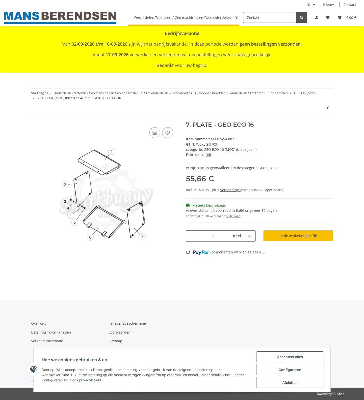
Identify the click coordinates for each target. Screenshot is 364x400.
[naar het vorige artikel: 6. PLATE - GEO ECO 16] (328, 107)
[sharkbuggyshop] (60, 17)
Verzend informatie (47, 340)
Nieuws (329, 4)
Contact (349, 4)
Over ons (38, 323)
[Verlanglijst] (328, 17)
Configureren (290, 370)
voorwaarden (119, 332)
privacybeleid (90, 380)
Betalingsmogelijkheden (51, 332)
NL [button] (309, 4)
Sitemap (115, 340)
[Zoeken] (301, 17)
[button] (316, 17)
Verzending (230, 189)
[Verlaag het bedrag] (191, 236)
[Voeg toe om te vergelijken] (154, 132)
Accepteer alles (290, 357)
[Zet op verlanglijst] (167, 132)
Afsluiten (290, 382)
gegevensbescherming (127, 323)
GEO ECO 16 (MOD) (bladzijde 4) (230, 149)
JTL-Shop (338, 394)
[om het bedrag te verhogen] (249, 236)
